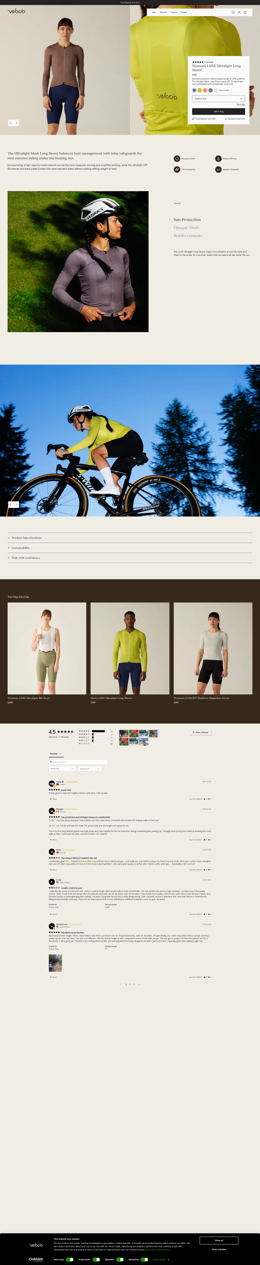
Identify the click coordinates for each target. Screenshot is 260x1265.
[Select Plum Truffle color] (107, 691)
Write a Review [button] (202, 732)
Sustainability (21, 548)
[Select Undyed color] (94, 691)
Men (154, 12)
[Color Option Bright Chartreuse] (200, 90)
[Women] (124, 733)
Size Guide (241, 104)
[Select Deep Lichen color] (21, 691)
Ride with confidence (26, 558)
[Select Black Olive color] (11, 691)
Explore (174, 12)
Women (163, 12)
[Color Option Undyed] (216, 90)
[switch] (96, 1259)
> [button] (139, 984)
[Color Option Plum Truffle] (194, 90)
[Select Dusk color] (181, 691)
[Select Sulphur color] (177, 691)
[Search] (233, 12)
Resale (184, 12)
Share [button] (54, 799)
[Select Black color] (15, 691)
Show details (159, 1260)
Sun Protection (187, 219)
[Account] (239, 12)
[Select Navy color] (18, 691)
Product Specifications (27, 538)
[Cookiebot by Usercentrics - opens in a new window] (36, 1260)
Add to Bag (219, 111)
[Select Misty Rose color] (101, 691)
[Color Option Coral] (205, 90)
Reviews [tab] (53, 753)
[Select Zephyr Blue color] (187, 691)
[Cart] (245, 12)
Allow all (219, 1240)
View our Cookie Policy (157, 1249)
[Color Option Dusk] (210, 90)
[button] (205, 799)
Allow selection (219, 1249)
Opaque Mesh (186, 227)
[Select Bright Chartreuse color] (104, 691)
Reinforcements (188, 235)
